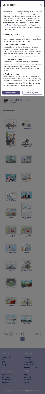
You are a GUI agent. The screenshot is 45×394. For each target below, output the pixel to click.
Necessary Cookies (12, 34)
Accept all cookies (11, 93)
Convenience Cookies (13, 59)
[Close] (40, 5)
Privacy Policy (11, 25)
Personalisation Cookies (15, 45)
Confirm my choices (32, 93)
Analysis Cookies (12, 74)
